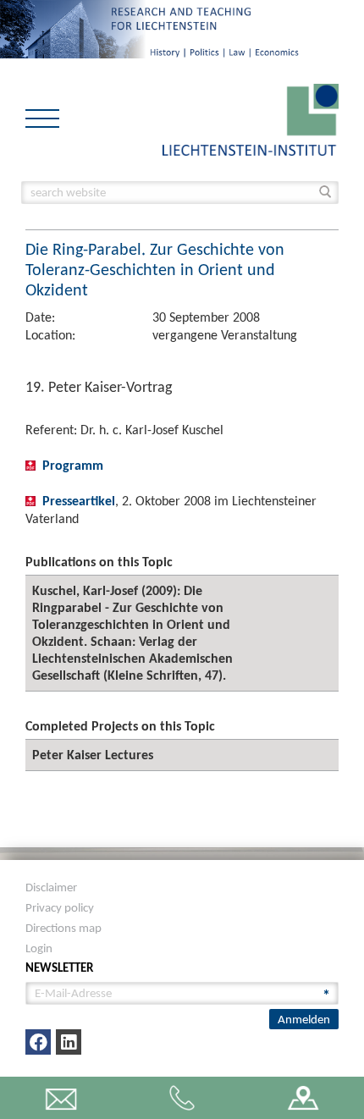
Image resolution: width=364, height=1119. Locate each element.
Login (38, 948)
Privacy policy (59, 907)
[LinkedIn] (68, 1042)
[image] (251, 118)
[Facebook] (38, 1042)
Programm (72, 465)
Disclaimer (51, 887)
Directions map (63, 927)
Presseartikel (78, 501)
